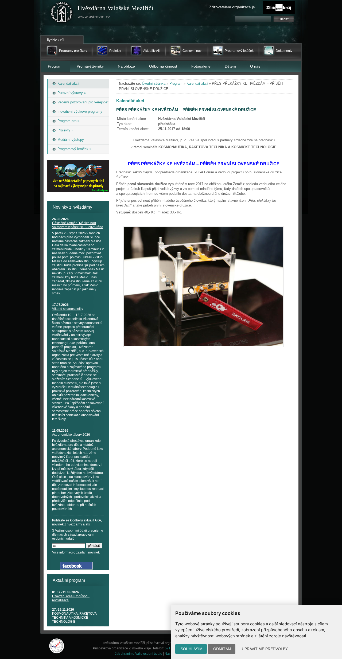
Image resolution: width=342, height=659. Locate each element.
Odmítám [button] (222, 649)
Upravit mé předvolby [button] (265, 649)
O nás (255, 66)
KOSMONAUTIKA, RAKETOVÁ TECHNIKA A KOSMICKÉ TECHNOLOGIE (74, 617)
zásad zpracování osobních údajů (73, 536)
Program (55, 66)
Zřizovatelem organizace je (232, 7)
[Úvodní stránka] (61, 13)
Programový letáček (239, 51)
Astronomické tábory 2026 (71, 434)
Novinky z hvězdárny (72, 207)
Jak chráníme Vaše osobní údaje (138, 654)
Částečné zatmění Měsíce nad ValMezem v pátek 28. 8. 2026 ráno (77, 225)
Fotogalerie (201, 66)
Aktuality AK (151, 51)
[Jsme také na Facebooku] (76, 568)
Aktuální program (69, 580)
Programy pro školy (73, 51)
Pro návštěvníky (90, 66)
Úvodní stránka (153, 83)
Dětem (230, 66)
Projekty (115, 51)
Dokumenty (284, 51)
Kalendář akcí (197, 83)
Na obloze (126, 66)
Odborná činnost (163, 66)
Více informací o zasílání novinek (76, 552)
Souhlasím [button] (192, 649)
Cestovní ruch (192, 51)
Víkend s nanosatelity (67, 309)
